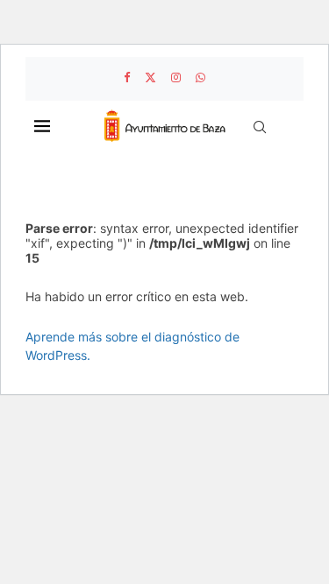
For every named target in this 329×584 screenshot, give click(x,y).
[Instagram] (176, 77)
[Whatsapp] (200, 77)
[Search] (259, 127)
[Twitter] (150, 77)
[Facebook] (127, 77)
